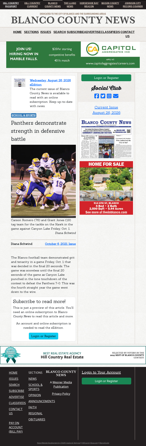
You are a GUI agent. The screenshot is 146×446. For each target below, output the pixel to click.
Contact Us (128, 34)
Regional (35, 413)
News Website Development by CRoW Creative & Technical (58, 443)
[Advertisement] (106, 239)
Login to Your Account (101, 372)
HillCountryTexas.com (90, 443)
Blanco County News (53, 5)
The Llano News (70, 5)
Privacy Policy (61, 394)
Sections (31, 32)
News (32, 379)
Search (59, 32)
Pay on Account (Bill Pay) (16, 427)
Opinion (34, 395)
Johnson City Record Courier (133, 5)
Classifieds (110, 32)
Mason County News (110, 5)
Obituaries (36, 419)
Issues (45, 32)
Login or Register (43, 336)
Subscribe (75, 32)
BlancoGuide (104, 443)
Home (17, 32)
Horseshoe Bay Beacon (89, 5)
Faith (32, 407)
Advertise (92, 32)
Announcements (36, 401)
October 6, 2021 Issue (60, 244)
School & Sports (24, 115)
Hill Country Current (32, 5)
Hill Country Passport (11, 5)
